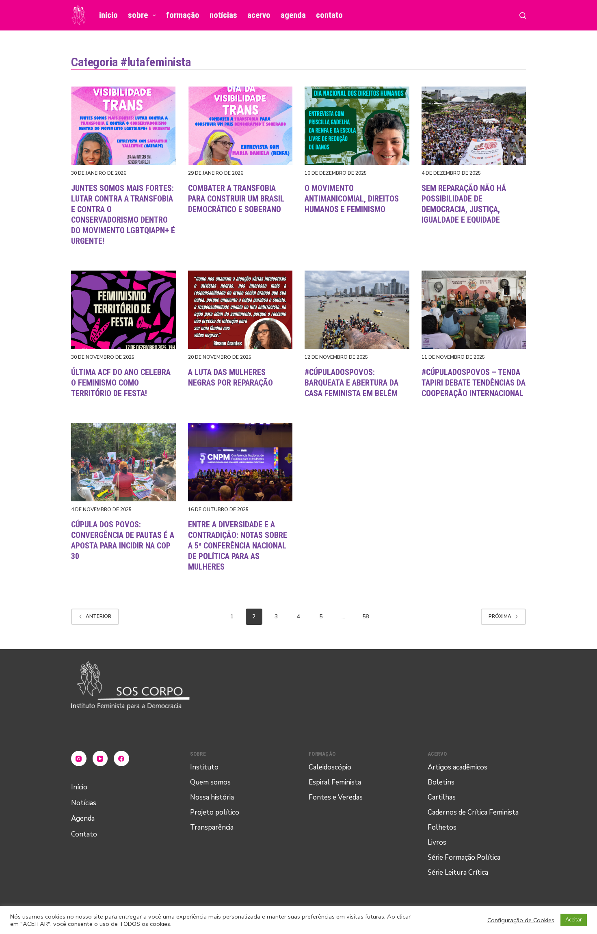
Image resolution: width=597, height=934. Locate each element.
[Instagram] (79, 758)
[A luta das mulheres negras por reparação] (240, 310)
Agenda (293, 15)
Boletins (441, 782)
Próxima (500, 616)
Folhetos (442, 827)
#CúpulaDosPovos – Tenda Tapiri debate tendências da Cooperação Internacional (474, 382)
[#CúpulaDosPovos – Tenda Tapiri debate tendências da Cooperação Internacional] (474, 310)
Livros (437, 842)
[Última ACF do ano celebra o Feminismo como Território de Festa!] (123, 310)
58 (365, 616)
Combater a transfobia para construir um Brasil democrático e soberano (236, 198)
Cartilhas (442, 797)
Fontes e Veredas (336, 797)
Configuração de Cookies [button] (520, 920)
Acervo (258, 15)
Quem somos (210, 782)
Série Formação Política (464, 857)
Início (108, 15)
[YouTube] (100, 758)
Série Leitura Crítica (458, 872)
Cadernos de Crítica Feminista (473, 812)
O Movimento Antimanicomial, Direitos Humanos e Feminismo (352, 198)
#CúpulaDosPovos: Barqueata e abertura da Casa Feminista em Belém (351, 382)
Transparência (212, 827)
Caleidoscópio (330, 767)
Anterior (98, 616)
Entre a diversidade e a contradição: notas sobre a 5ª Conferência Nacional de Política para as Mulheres (237, 546)
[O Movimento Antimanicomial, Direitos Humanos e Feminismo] (357, 126)
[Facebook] (121, 758)
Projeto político (214, 812)
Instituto (204, 767)
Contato (329, 15)
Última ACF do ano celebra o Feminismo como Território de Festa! (121, 382)
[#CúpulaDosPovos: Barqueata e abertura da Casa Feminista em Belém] (357, 310)
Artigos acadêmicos (457, 767)
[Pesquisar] (522, 15)
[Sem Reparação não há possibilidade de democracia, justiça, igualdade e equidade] (474, 126)
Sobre (138, 15)
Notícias (223, 15)
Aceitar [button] (573, 919)
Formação (182, 15)
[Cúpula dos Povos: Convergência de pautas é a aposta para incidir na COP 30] (123, 462)
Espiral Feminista (335, 782)
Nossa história (212, 797)
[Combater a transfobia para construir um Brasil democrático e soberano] (240, 126)
